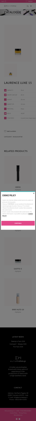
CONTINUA (18, 223)
